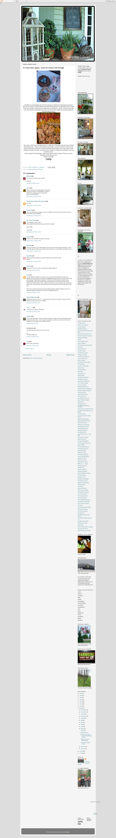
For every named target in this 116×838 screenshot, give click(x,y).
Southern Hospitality (83, 479)
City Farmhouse (82, 349)
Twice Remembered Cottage (85, 527)
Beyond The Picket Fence (84, 334)
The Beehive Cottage (83, 492)
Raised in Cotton (82, 458)
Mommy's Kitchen (83, 430)
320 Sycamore (81, 323)
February (83, 746)
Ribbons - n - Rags (83, 463)
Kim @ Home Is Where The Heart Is (36, 201)
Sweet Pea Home (82, 488)
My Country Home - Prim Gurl (84, 434)
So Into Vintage (82, 475)
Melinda (29, 176)
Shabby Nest (81, 467)
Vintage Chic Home (83, 528)
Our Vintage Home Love (84, 443)
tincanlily (29, 256)
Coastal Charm (82, 351)
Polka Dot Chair (82, 452)
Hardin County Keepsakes (85, 388)
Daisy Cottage (81, 360)
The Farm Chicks (82, 498)
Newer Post (27, 355)
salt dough (40, 169)
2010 (80, 708)
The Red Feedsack (83, 511)
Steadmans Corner (83, 481)
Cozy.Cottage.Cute (82, 358)
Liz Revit (29, 236)
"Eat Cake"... (83, 730)
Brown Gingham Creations (85, 335)
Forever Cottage (82, 385)
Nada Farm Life (82, 439)
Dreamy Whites (82, 369)
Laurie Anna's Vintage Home (85, 409)
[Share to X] (51, 167)
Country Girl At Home (83, 356)
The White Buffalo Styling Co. (84, 518)
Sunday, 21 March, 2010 (33, 336)
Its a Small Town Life (83, 398)
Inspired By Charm (83, 394)
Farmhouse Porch (82, 379)
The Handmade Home (84, 499)
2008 (80, 753)
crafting (29, 169)
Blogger (67, 832)
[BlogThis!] (50, 167)
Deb (28, 341)
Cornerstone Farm (83, 352)
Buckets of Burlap (82, 337)
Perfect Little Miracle (83, 446)
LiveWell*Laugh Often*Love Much (85, 411)
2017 (80, 693)
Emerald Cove (81, 373)
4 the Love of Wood (83, 325)
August (83, 718)
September (84, 716)
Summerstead (81, 484)
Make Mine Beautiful (83, 419)
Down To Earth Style (83, 366)
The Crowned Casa (83, 496)
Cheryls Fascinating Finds (85, 345)
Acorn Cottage (82, 327)
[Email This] (48, 167)
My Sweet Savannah (83, 437)
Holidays (34, 169)
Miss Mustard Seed (83, 428)
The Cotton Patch (82, 494)
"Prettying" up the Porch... (85, 743)
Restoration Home (83, 462)
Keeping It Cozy (82, 404)
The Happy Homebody (84, 501)
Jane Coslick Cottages (83, 400)
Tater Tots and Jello (83, 490)
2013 (80, 702)
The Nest (80, 505)
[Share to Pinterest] (54, 167)
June (82, 722)
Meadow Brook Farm (83, 426)
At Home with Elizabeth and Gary (85, 331)
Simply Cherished (82, 471)
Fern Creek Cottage (83, 383)
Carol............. (29, 307)
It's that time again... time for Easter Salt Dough (86, 736)
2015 (80, 697)
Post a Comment (29, 348)
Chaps (79, 339)
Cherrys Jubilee (82, 343)
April (82, 726)
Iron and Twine (82, 396)
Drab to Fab (81, 368)
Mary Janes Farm (82, 422)
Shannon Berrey (82, 469)
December (84, 710)
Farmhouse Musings (83, 377)
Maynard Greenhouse (83, 424)
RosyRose (29, 210)
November (84, 712)
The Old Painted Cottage (84, 507)
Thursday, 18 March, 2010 (33, 270)
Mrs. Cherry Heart (31, 220)
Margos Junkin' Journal (84, 421)
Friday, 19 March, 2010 (32, 323)
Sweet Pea (80, 486)
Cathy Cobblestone (32, 297)
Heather (29, 316)
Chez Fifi (80, 347)
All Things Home (82, 329)
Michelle (29, 245)
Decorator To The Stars (84, 362)
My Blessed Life (82, 432)
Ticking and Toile (82, 523)
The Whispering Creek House (84, 515)
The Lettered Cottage (83, 503)
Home (49, 355)
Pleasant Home (82, 450)
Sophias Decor (82, 477)
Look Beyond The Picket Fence (84, 416)
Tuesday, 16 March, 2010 (33, 183)
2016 (80, 695)
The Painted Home (83, 509)
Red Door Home (82, 460)
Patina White (81, 445)
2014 (80, 700)
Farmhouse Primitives (83, 381)
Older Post (70, 355)
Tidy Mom (80, 525)
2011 (80, 706)
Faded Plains (81, 375)
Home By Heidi (82, 392)
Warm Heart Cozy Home (84, 530)
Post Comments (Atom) (36, 358)
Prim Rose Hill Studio (83, 456)
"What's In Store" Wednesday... (85, 740)
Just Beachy (81, 402)
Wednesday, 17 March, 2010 (34, 196)
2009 (80, 751)
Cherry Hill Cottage (83, 341)
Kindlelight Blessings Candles (83, 406)
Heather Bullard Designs (84, 390)
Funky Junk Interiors (83, 387)
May (82, 724)
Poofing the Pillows (83, 454)
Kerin (28, 188)
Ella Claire (80, 371)
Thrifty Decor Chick (83, 521)
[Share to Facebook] (53, 167)
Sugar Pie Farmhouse (83, 482)
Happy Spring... (84, 732)
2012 (80, 704)
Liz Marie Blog (81, 414)
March (82, 728)
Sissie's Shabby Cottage (84, 473)
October (83, 714)
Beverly (29, 266)
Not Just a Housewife (83, 441)
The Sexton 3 (81, 513)
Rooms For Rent (82, 465)
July (82, 720)
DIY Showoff (81, 364)
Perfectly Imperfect (83, 448)
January (83, 748)
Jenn (28, 275)
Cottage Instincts (82, 354)
